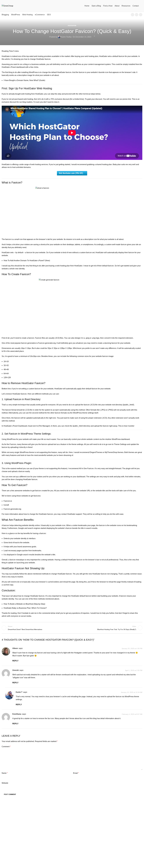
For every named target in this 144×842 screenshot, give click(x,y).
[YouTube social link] (136, 14)
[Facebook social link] (132, 14)
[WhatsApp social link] (140, 14)
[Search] (141, 6)
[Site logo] (7, 6)
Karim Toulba (66, 37)
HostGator (72, 25)
